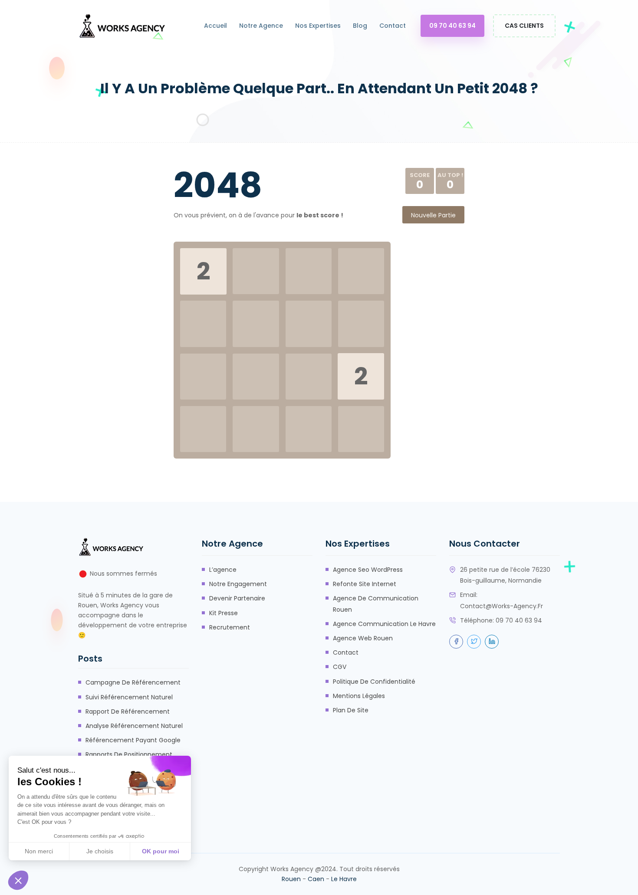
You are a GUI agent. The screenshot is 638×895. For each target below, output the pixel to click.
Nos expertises (318, 25)
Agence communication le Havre (384, 624)
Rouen (291, 879)
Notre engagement (238, 584)
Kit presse (223, 613)
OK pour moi (160, 851)
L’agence (223, 569)
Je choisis (99, 851)
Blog (360, 25)
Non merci (39, 851)
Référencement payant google (133, 740)
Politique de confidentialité (374, 681)
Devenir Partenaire (237, 598)
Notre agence (261, 25)
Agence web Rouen (363, 638)
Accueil (215, 25)
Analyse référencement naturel (134, 725)
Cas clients (524, 25)
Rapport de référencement (128, 711)
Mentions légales (359, 696)
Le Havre (344, 879)
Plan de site (350, 710)
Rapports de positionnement (129, 754)
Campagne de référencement (133, 682)
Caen (316, 879)
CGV (339, 666)
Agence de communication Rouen (375, 603)
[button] (18, 880)
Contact (392, 25)
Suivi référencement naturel (129, 697)
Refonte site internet (364, 584)
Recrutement (229, 627)
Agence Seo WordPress (368, 569)
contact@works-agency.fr (501, 606)
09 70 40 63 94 (452, 25)
